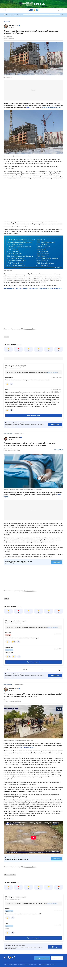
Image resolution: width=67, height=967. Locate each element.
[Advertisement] (33, 90)
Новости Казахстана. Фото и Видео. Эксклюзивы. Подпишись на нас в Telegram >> (33, 288)
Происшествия (8, 433)
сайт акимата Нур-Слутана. (51, 107)
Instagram (56, 424)
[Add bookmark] (59, 670)
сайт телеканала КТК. (27, 747)
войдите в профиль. (52, 372)
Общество (7, 21)
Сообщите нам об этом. (29, 329)
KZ (58, 10)
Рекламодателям (57, 958)
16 (28, 612)
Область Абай (11, 874)
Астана (6, 336)
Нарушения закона (19, 433)
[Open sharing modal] (42, 669)
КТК (12, 818)
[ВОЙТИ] (62, 10)
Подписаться (56, 562)
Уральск (6, 598)
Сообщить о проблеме (42, 958)
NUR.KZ (29, 107)
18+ (5, 874)
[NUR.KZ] (33, 10)
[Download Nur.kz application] (33, 4)
